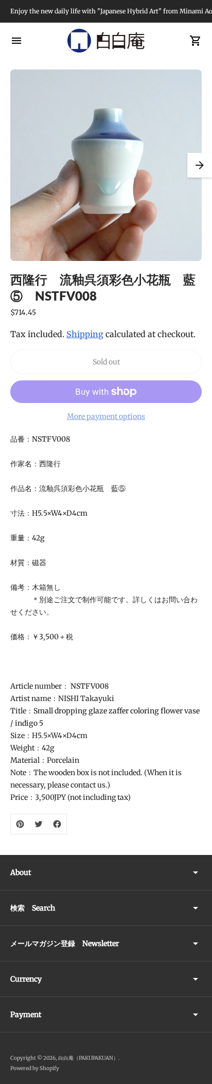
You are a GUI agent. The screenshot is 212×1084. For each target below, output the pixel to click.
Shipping (84, 334)
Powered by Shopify (34, 1068)
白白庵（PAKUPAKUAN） (88, 1058)
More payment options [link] (106, 416)
